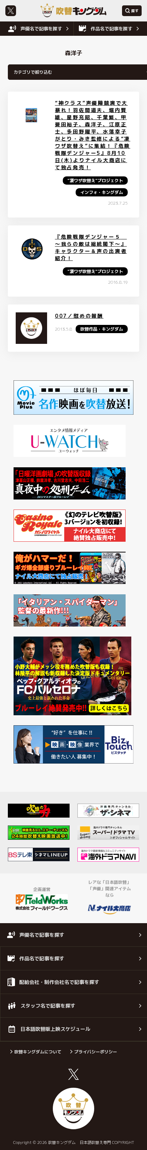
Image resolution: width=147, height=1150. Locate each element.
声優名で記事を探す (41, 28)
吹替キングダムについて (37, 1052)
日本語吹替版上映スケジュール (55, 1028)
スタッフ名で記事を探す (47, 1005)
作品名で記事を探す (111, 28)
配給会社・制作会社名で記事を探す (59, 982)
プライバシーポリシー (95, 1052)
